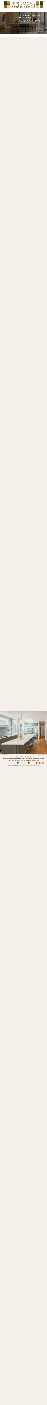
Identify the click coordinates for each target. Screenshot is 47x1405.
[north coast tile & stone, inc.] (23, 8)
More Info (24, 26)
